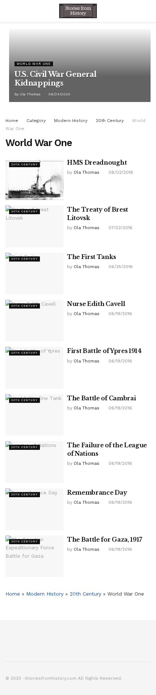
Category (36, 120)
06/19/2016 (119, 313)
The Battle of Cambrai (101, 398)
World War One (34, 64)
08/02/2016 (120, 172)
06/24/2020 (58, 94)
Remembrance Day (97, 492)
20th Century (110, 120)
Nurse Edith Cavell (96, 303)
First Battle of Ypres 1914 (104, 350)
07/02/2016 (119, 227)
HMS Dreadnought (97, 162)
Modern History (70, 120)
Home (11, 120)
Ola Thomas (30, 94)
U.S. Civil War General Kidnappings (55, 78)
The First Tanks (91, 256)
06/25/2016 (120, 266)
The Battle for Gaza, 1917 (104, 539)
